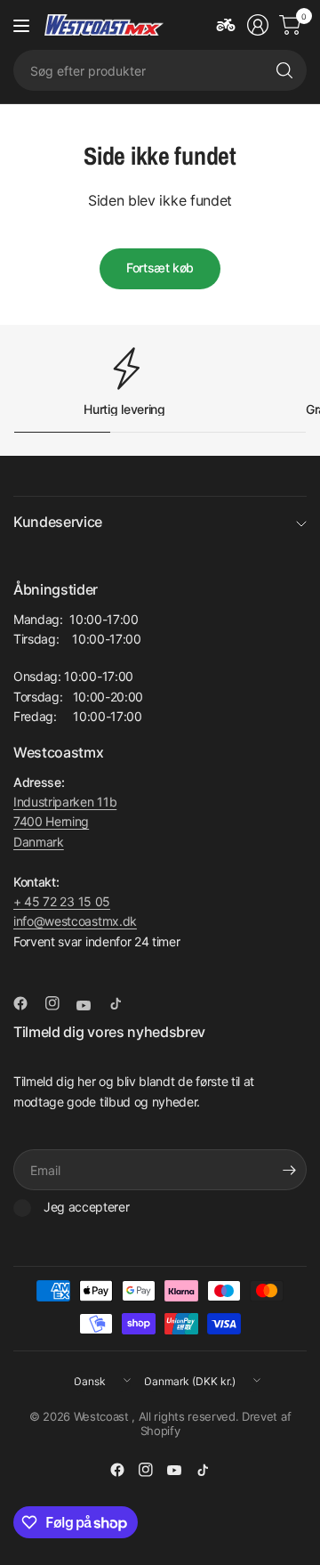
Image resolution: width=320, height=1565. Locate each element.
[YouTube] (90, 1006)
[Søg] (284, 70)
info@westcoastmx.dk (75, 920)
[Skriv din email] (289, 1169)
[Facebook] (27, 1003)
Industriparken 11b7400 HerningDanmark (64, 821)
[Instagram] (59, 1003)
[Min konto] (258, 25)
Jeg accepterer (87, 1206)
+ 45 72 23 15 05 (61, 901)
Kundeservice (57, 522)
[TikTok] (122, 1003)
